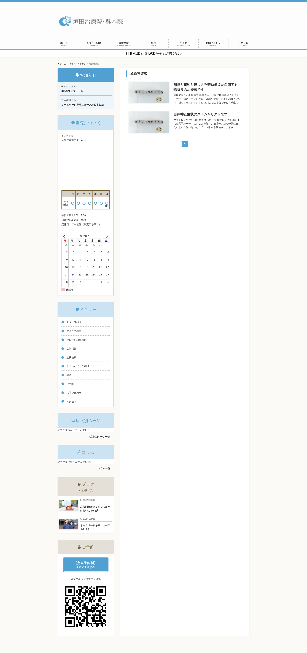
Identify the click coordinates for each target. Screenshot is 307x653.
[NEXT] (106, 236)
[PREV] (64, 236)
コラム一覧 (104, 468)
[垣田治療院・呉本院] (92, 21)
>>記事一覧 (85, 490)
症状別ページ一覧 (100, 436)
